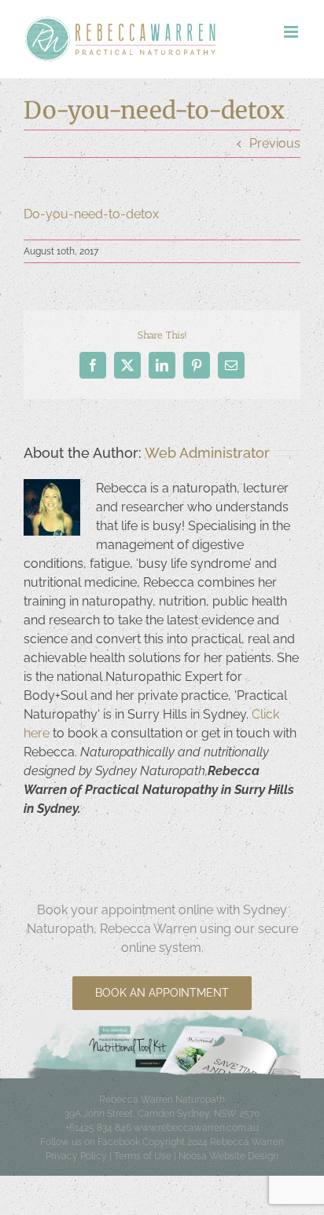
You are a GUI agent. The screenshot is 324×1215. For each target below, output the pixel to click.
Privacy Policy (76, 1156)
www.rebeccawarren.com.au (196, 1127)
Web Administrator (207, 453)
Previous (274, 143)
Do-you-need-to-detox (91, 214)
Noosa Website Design (228, 1156)
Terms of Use (142, 1156)
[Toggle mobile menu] (292, 32)
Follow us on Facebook (90, 1141)
